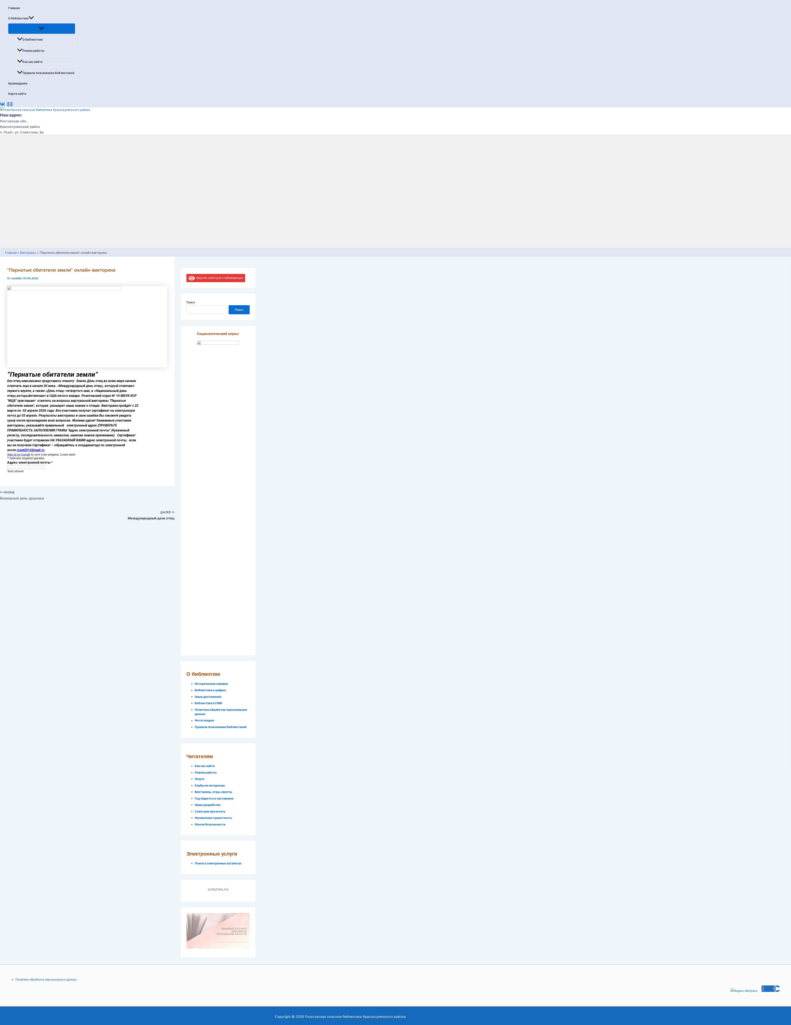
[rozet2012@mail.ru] (9, 105)
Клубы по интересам (210, 785)
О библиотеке (18, 18)
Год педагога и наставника (214, 798)
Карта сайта (17, 93)
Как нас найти (32, 61)
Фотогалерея (204, 720)
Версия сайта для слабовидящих (219, 277)
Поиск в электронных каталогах (218, 863)
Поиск (190, 302)
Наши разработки (208, 804)
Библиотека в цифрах (210, 690)
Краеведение (17, 83)
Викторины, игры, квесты (213, 792)
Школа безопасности (210, 824)
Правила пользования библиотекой (48, 73)
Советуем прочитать (210, 811)
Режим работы (33, 50)
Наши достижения (208, 696)
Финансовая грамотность (213, 817)
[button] (31, 18)
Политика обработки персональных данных (46, 979)
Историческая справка (211, 683)
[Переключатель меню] (41, 28)
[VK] (2, 105)
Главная (14, 8)
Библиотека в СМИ (208, 703)
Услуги (199, 779)
